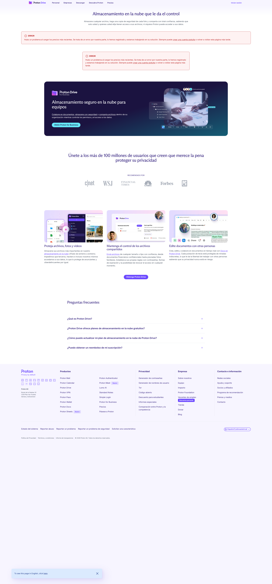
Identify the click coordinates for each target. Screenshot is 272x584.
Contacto (221, 402)
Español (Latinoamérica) (237, 429)
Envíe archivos (113, 254)
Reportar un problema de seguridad (94, 429)
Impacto (181, 388)
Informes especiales (147, 402)
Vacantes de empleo (187, 397)
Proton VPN (65, 392)
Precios (110, 3)
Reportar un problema (66, 429)
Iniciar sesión (236, 3)
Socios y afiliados (225, 388)
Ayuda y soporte (224, 383)
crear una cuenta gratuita (184, 40)
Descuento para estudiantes (151, 397)
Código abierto (145, 392)
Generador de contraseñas (150, 378)
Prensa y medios (224, 397)
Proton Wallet (66, 402)
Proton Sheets (66, 412)
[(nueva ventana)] (22, 380)
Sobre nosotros (184, 378)
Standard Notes (106, 392)
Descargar (80, 3)
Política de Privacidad (28, 438)
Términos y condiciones (46, 438)
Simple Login (105, 397)
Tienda (181, 405)
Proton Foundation (186, 392)
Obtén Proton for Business (66, 125)
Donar (180, 410)
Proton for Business (108, 402)
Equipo (181, 383)
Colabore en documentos (63, 114)
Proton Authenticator (108, 378)
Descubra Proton (96, 3)
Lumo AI (103, 388)
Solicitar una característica (123, 429)
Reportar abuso (47, 429)
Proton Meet (104, 383)
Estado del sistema (29, 429)
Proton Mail (65, 378)
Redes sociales (224, 378)
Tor (140, 388)
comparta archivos (107, 114)
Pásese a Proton (106, 412)
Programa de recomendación (230, 392)
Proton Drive (65, 388)
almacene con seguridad (86, 114)
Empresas (68, 3)
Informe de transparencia (64, 438)
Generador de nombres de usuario (154, 383)
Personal (55, 3)
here (45, 573)
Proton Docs (65, 407)
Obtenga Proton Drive (136, 277)
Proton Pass (65, 397)
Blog (180, 414)
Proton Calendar (67, 383)
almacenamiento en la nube (56, 254)
